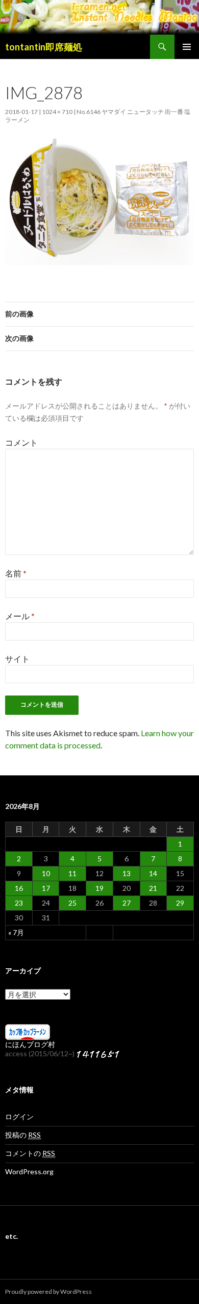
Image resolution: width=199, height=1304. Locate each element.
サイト (17, 658)
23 (19, 903)
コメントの (30, 1153)
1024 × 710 (57, 111)
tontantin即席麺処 (43, 46)
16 (19, 888)
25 (72, 903)
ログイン (19, 1116)
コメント (21, 442)
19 (99, 888)
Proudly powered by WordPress (48, 1291)
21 (153, 888)
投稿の (23, 1135)
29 (180, 903)
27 (126, 903)
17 (46, 888)
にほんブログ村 (30, 1044)
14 (153, 873)
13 (126, 873)
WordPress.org (29, 1171)
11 (72, 873)
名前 (16, 573)
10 (46, 873)
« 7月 (16, 932)
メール (20, 616)
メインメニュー (187, 47)
